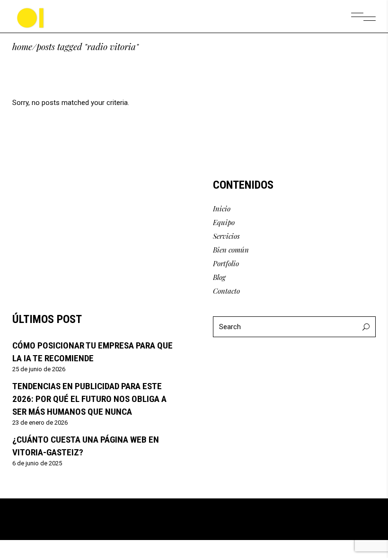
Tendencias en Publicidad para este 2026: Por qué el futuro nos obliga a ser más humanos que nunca (89, 399)
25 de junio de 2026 (38, 369)
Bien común (231, 249)
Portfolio (226, 263)
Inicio (221, 208)
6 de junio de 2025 (37, 463)
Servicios (226, 236)
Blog (219, 277)
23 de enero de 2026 (40, 422)
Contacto (226, 291)
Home (22, 46)
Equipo (224, 222)
